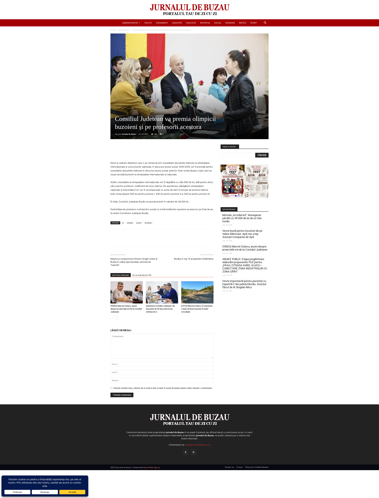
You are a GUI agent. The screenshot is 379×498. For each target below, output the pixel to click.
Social (217, 22)
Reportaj (205, 22)
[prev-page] (112, 318)
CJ (123, 223)
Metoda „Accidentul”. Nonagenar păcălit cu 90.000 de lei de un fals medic (242, 218)
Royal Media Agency (151, 467)
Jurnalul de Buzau (129, 134)
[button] (265, 23)
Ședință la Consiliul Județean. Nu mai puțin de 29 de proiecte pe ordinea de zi (160, 309)
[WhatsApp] (153, 153)
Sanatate (177, 22)
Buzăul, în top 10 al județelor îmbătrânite (193, 259)
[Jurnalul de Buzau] (189, 10)
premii (139, 223)
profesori (148, 223)
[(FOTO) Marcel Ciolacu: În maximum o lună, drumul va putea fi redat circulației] (197, 292)
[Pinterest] (146, 153)
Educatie (191, 22)
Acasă (112, 30)
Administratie (130, 22)
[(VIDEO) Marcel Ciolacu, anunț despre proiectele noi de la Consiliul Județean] (126, 292)
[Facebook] (132, 153)
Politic (148, 22)
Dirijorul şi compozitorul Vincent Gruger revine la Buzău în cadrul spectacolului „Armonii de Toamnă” (133, 262)
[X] (139, 153)
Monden (230, 22)
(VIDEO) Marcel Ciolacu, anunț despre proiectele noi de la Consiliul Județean (126, 309)
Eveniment (162, 22)
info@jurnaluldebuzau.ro (197, 444)
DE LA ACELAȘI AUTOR (142, 275)
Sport (253, 22)
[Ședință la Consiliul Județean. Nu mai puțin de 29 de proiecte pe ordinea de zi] (162, 292)
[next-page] (117, 318)
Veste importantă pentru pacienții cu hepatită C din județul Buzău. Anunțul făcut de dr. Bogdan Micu (244, 284)
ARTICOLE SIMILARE (120, 275)
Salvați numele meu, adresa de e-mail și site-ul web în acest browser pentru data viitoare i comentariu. (163, 388)
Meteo (242, 22)
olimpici (130, 223)
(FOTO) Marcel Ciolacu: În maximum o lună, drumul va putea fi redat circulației (196, 309)
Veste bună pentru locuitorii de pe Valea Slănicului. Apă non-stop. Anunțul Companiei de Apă (242, 234)
